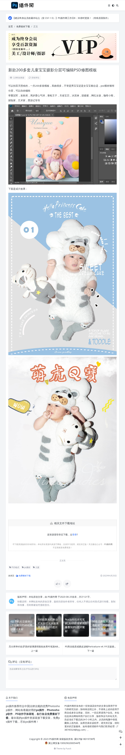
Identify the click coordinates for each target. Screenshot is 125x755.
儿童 (37, 567)
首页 (10, 26)
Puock (68, 748)
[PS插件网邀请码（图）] (62, 46)
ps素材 (27, 567)
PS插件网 (53, 596)
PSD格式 (15, 567)
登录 (74, 534)
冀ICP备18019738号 (84, 739)
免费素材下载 (23, 26)
